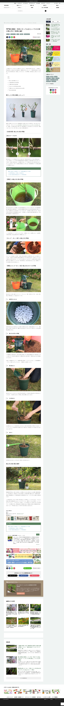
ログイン (57, 3)
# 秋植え (21, 34)
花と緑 (15, 3)
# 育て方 (8, 34)
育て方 (12, 22)
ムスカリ (48, 79)
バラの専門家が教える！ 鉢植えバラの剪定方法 (15, 528)
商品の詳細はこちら (20, 593)
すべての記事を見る (23, 678)
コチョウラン (48, 81)
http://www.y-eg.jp (20, 513)
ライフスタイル (25, 3)
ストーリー (48, 3)
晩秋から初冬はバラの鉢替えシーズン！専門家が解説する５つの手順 (19, 171)
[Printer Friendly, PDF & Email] (27, 568)
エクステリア (43, 3)
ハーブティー (48, 78)
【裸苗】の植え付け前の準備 (13, 84)
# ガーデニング (13, 34)
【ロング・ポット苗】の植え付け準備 (15, 86)
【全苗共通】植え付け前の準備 (14, 82)
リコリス (48, 76)
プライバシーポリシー (58, 699)
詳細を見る (37, 544)
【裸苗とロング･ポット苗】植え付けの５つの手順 (16, 88)
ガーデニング (20, 3)
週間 (53, 21)
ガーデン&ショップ (32, 3)
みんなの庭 (38, 3)
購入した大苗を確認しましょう (14, 80)
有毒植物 (51, 76)
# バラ (18, 34)
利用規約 (51, 699)
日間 (48, 21)
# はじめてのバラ (26, 34)
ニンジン (55, 76)
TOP (4, 22)
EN (59, 3)
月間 (57, 21)
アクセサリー (54, 81)
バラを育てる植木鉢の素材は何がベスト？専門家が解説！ (17, 174)
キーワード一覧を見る (50, 83)
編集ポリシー (46, 699)
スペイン (53, 78)
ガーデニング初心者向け (54, 79)
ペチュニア (57, 78)
